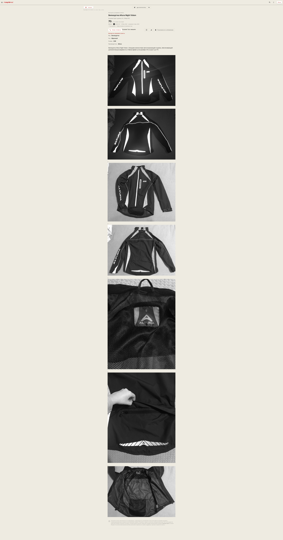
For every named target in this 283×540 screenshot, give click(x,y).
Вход (279, 2)
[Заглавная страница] (8, 1)
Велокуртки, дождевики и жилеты (116, 12)
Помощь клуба (165, 523)
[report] (164, 30)
